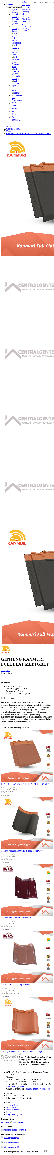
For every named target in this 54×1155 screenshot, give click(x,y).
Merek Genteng (12, 1110)
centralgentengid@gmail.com (38, 1089)
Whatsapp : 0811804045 (12, 1122)
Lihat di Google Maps (15, 1086)
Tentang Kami (12, 1105)
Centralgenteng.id (11, 1137)
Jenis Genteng (12, 1107)
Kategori (10, 4)
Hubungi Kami (5, 671)
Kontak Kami (12, 1112)
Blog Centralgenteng (14, 1114)
